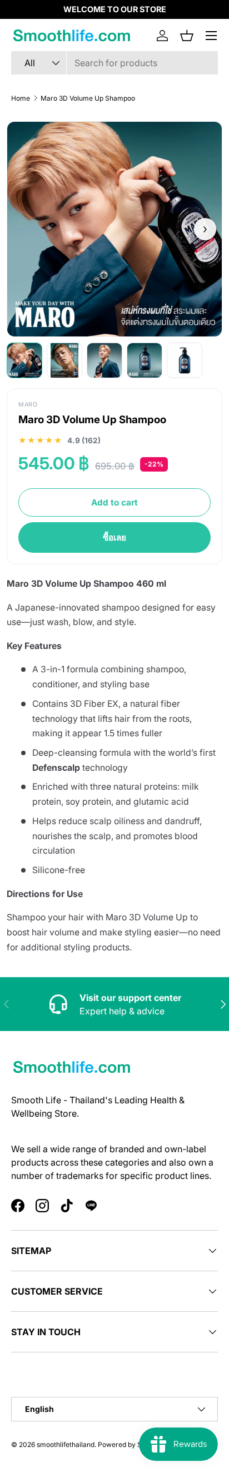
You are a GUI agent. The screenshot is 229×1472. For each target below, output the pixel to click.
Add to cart (114, 502)
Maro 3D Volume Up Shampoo (88, 98)
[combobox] (114, 63)
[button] (187, 35)
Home (20, 98)
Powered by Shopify (129, 1444)
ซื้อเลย (114, 537)
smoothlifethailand (65, 1444)
